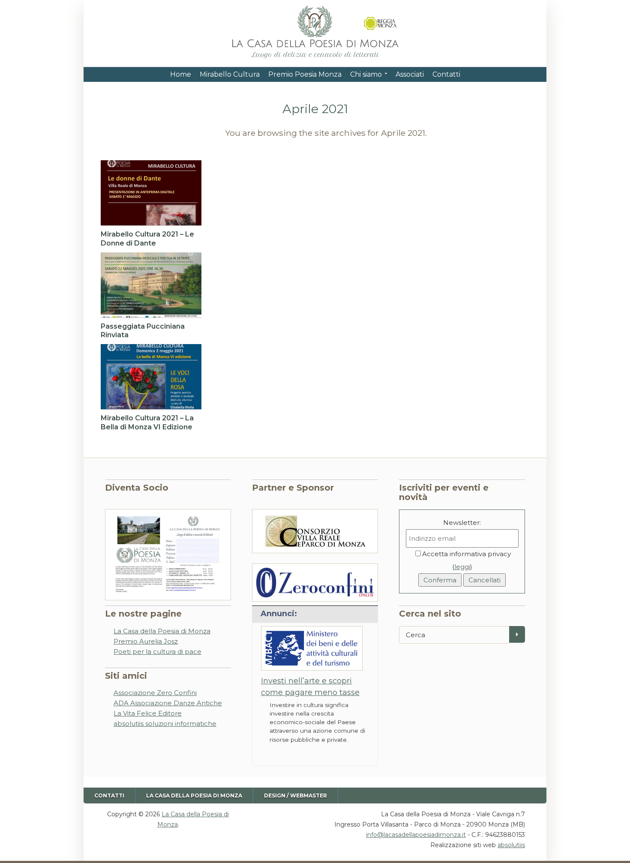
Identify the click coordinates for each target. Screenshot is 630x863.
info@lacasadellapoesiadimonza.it (416, 835)
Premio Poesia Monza (305, 74)
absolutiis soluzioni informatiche (165, 723)
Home (180, 74)
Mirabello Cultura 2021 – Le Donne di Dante (147, 238)
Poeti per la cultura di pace (157, 651)
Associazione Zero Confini (155, 693)
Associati (410, 74)
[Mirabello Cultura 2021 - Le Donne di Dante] (151, 192)
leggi (462, 567)
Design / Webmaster (295, 795)
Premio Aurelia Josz (146, 641)
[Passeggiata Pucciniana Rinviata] (151, 285)
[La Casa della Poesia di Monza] (315, 59)
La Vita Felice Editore (148, 713)
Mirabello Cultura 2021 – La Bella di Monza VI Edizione (147, 422)
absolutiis (511, 845)
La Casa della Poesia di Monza (162, 631)
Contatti (446, 74)
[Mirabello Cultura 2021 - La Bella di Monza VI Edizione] (151, 376)
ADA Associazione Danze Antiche (168, 703)
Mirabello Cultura (230, 74)
